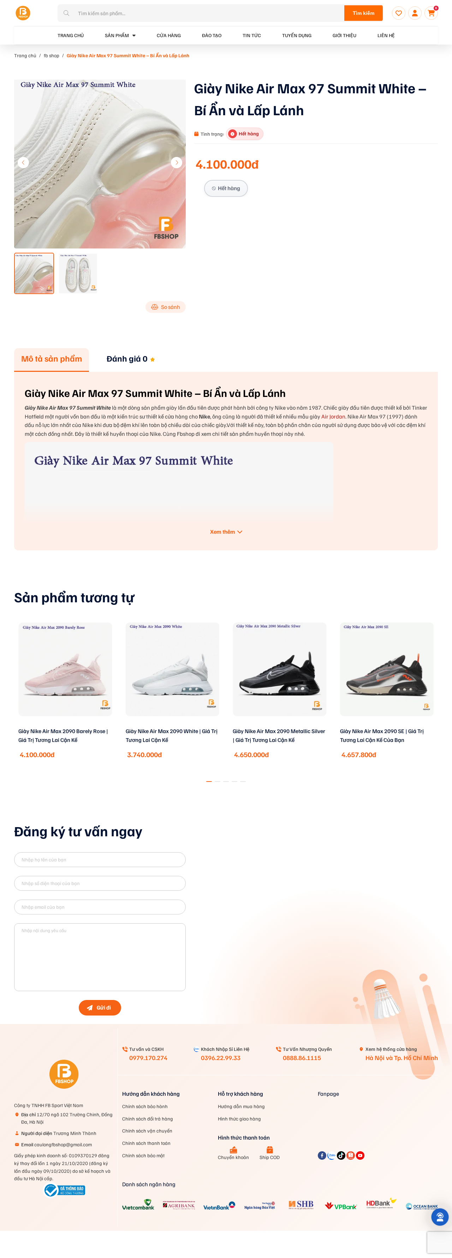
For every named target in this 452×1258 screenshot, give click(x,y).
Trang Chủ (71, 35)
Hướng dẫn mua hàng (241, 1106)
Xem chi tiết (65, 725)
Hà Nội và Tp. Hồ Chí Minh (401, 1057)
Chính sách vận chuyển (147, 1131)
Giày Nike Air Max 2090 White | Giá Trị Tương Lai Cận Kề (172, 735)
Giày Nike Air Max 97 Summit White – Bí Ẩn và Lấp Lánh (128, 55)
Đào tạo (211, 35)
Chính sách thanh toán (146, 1143)
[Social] (322, 1157)
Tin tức (252, 35)
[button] (176, 162)
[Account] (415, 13)
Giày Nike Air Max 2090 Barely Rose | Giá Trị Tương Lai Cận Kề (63, 735)
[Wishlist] (399, 13)
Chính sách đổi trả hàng (147, 1119)
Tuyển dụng (296, 35)
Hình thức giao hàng (239, 1119)
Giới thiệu (344, 35)
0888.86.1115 (302, 1057)
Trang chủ (25, 55)
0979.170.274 (148, 1057)
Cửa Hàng (169, 35)
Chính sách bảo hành (145, 1106)
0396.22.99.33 (220, 1057)
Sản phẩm (117, 35)
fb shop (51, 55)
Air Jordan (333, 416)
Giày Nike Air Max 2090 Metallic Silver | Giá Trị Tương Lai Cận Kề (279, 735)
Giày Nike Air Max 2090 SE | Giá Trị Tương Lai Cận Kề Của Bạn (382, 735)
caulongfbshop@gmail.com (56, 1144)
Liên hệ (386, 35)
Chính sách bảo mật (143, 1155)
